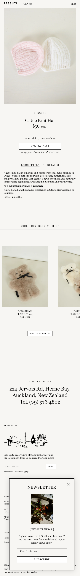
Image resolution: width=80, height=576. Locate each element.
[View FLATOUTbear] (25, 282)
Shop (73, 3)
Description (30, 165)
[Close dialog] (68, 484)
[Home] (10, 4)
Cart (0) (27, 3)
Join (51, 467)
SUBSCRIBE (42, 559)
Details (53, 165)
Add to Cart (40, 146)
